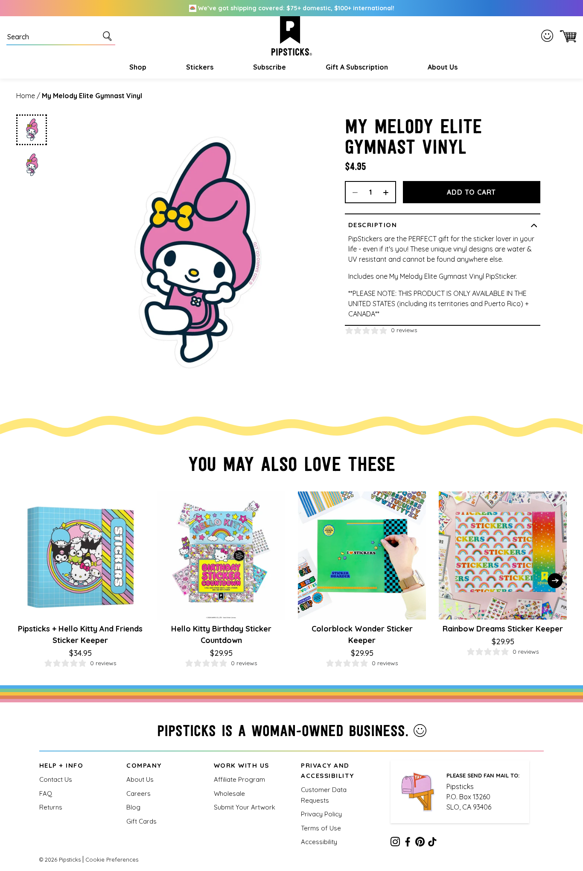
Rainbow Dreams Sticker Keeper (503, 629)
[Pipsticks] (291, 36)
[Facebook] (407, 843)
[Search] (108, 36)
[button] (136, 67)
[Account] (549, 36)
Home (25, 95)
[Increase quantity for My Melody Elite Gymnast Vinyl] (388, 192)
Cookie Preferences (111, 859)
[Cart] (567, 36)
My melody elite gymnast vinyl (92, 95)
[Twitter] (420, 843)
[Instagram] (395, 843)
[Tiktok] (432, 843)
